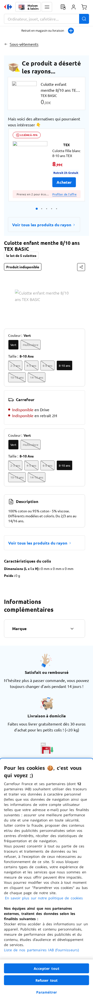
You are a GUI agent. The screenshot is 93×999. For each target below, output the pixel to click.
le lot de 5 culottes (21, 255)
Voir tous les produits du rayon (41, 224)
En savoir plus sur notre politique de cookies (44, 898)
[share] (81, 267)
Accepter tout (47, 968)
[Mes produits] (63, 7)
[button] (47, 7)
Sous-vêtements (24, 44)
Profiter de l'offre (64, 194)
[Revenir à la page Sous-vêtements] (6, 44)
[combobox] (46, 19)
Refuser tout (46, 980)
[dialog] (46, 878)
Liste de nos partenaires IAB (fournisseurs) (41, 950)
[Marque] (72, 629)
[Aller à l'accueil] (8, 7)
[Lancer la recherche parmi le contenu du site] (84, 18)
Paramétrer (46, 992)
